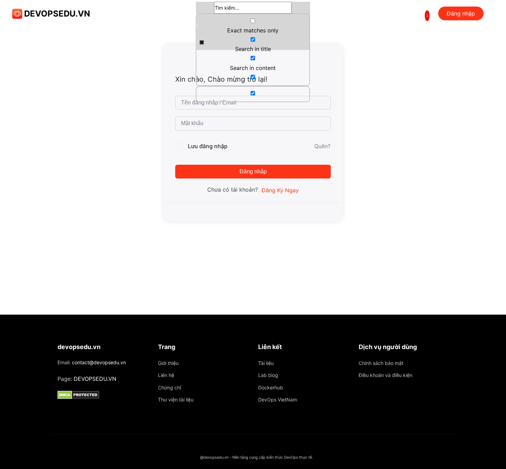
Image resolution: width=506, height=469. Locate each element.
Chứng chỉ (169, 387)
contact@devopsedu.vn (99, 362)
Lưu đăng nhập (208, 146)
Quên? (322, 146)
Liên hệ (166, 375)
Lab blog (268, 375)
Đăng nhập (253, 171)
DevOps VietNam (277, 399)
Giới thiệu (168, 363)
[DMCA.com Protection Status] (102, 395)
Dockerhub (270, 387)
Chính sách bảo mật (381, 363)
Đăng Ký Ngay (280, 190)
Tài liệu (266, 363)
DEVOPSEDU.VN (57, 13)
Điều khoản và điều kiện (385, 375)
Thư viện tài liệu (175, 399)
